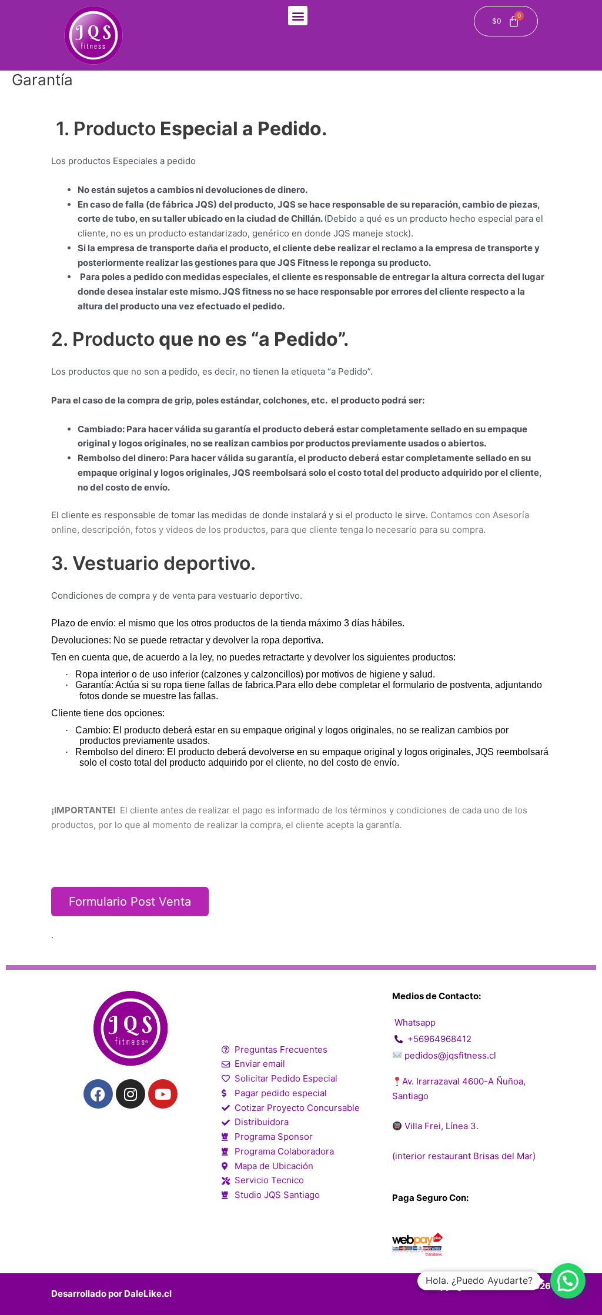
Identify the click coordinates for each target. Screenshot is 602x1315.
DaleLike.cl (148, 1293)
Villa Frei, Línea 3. (440, 1126)
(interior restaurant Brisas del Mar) (464, 1156)
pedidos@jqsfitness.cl (450, 1055)
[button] (297, 15)
